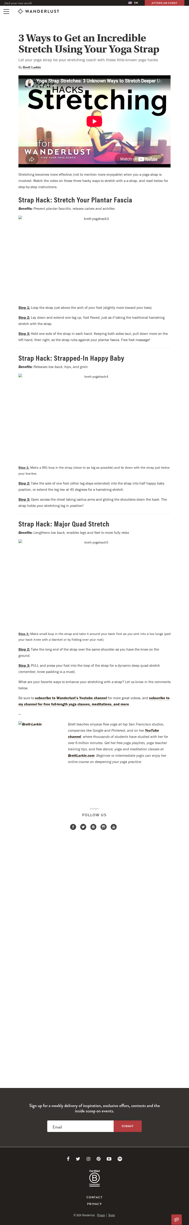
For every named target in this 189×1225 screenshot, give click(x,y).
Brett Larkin (32, 67)
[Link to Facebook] (68, 1159)
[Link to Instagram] (88, 1159)
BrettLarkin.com (81, 755)
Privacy (94, 1204)
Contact (94, 1197)
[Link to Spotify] (120, 1159)
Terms (111, 1215)
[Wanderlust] (38, 12)
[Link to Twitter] (78, 1159)
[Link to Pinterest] (98, 1159)
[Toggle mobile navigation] (6, 11)
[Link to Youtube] (109, 1159)
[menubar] (133, 3)
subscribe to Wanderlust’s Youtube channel (71, 698)
